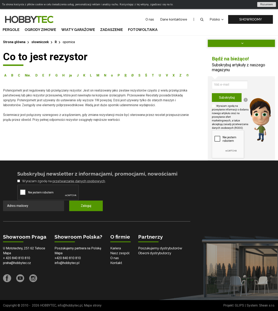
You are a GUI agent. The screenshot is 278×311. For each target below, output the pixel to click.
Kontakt (116, 263)
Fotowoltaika (143, 29)
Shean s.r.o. (267, 305)
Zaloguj (86, 206)
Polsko (215, 19)
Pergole (11, 29)
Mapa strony (93, 305)
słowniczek (40, 42)
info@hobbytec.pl (67, 263)
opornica (69, 42)
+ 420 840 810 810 (16, 258)
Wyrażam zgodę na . (64, 181)
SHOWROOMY (250, 19)
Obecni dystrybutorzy (154, 253)
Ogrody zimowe (40, 29)
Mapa (7, 253)
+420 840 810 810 (68, 258)
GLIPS (239, 305)
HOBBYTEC (48, 305)
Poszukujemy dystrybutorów (160, 248)
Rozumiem (266, 4)
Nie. (28, 75)
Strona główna (14, 42)
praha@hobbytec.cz (17, 263)
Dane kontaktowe (173, 19)
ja (70, 75)
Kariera (115, 248)
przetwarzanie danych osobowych (79, 181)
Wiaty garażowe (78, 29)
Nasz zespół (119, 253)
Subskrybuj (227, 97)
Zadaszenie (111, 29)
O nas (150, 19)
